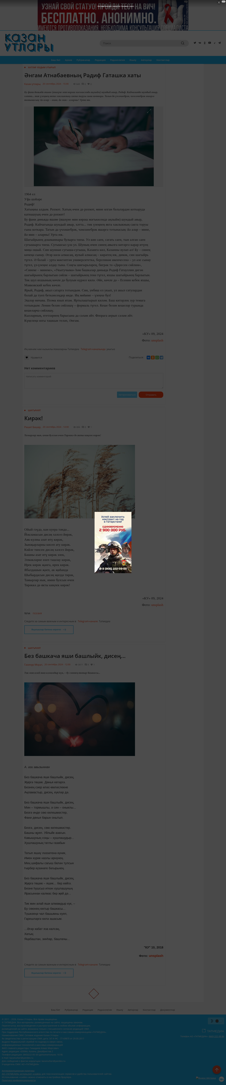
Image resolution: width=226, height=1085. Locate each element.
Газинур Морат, (33, 664)
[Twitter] (194, 43)
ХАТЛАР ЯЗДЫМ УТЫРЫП (42, 67)
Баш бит (56, 60)
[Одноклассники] (153, 357)
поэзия (37, 613)
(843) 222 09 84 (216, 1036)
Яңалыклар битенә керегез (46, 629)
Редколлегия (117, 60)
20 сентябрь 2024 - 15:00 (56, 83)
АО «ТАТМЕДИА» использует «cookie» (21, 1073)
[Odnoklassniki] (204, 43)
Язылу (132, 60)
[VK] (199, 43)
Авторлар (146, 60)
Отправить (151, 395)
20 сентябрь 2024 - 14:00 (56, 426)
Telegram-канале (88, 621)
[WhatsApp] (157, 357)
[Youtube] (209, 43)
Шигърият (34, 410)
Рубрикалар (83, 60)
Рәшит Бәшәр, (32, 427)
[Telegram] (218, 43)
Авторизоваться (127, 394)
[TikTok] (214, 43)
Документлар (167, 1009)
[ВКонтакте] (148, 357)
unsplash (157, 340)
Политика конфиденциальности (19, 1080)
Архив (68, 60)
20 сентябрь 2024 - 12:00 (57, 664)
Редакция (100, 60)
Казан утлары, (32, 84)
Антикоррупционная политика (18, 1070)
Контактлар (163, 60)
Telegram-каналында (93, 349)
